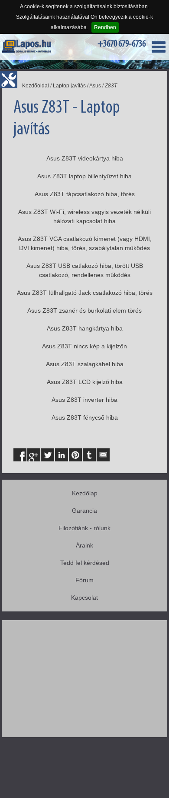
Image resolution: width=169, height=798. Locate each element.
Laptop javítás (69, 86)
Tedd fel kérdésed (84, 562)
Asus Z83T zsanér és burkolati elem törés (84, 310)
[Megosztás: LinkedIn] (61, 454)
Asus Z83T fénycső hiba (85, 417)
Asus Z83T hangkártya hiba (85, 328)
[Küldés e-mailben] (103, 454)
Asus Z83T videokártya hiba (84, 158)
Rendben (105, 27)
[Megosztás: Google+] (33, 454)
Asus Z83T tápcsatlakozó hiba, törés (85, 193)
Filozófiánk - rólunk (84, 527)
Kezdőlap (85, 493)
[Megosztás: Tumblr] (89, 454)
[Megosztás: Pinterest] (75, 454)
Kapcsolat (84, 597)
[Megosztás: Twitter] (47, 454)
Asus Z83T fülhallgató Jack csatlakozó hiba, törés (85, 292)
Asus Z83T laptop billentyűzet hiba (84, 176)
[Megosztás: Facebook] (19, 454)
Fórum (84, 580)
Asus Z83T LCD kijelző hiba (85, 381)
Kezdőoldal (35, 86)
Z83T (111, 86)
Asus (95, 86)
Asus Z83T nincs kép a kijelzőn (84, 346)
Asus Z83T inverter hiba (84, 399)
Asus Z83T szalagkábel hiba (85, 364)
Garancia (84, 510)
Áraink (84, 545)
